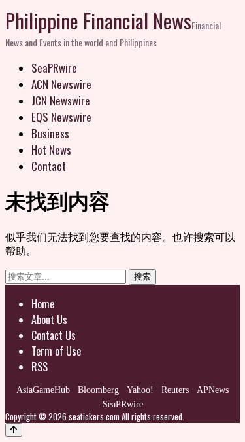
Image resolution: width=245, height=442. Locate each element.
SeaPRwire (54, 68)
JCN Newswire (60, 100)
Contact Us (53, 335)
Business (50, 133)
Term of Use (56, 351)
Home (42, 304)
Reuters (175, 390)
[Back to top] (13, 430)
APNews (213, 390)
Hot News (51, 149)
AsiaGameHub (43, 390)
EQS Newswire (61, 117)
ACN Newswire (61, 84)
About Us (49, 319)
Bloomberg (98, 390)
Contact (48, 166)
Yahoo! (140, 390)
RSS (39, 367)
